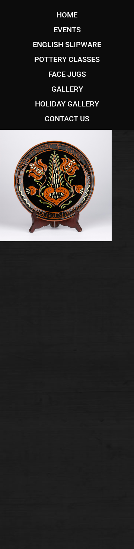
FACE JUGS (67, 74)
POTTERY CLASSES (67, 59)
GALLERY (67, 89)
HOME (67, 14)
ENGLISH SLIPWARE (67, 44)
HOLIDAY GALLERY (67, 103)
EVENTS (67, 29)
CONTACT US (67, 118)
